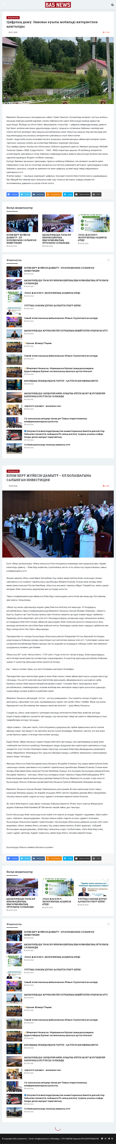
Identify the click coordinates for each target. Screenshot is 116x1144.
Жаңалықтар (13, 18)
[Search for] (112, 6)
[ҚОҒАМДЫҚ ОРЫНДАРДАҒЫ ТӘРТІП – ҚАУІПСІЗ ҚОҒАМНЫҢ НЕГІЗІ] (14, 384)
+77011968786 (66, 1139)
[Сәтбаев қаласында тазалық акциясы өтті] (14, 448)
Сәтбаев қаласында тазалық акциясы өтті (47, 444)
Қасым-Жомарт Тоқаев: (39, 343)
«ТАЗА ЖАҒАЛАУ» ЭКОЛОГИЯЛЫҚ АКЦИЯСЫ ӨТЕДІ (92, 237)
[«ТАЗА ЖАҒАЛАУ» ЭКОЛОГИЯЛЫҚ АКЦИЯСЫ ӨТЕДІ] (93, 223)
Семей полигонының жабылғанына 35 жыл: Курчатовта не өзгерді (61, 318)
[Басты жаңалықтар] (58, 5)
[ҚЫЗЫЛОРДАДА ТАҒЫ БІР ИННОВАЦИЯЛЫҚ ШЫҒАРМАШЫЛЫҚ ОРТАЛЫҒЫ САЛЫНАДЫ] (58, 223)
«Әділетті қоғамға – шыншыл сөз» (42, 406)
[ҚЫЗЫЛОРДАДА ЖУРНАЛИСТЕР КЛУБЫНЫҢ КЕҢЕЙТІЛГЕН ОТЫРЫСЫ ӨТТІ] (14, 334)
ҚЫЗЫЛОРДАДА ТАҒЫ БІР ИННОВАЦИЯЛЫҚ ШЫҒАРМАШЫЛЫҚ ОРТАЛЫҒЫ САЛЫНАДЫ (56, 238)
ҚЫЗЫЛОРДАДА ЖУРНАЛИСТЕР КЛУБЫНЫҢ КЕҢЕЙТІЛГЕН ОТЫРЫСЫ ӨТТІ (66, 330)
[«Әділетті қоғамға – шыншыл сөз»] (14, 410)
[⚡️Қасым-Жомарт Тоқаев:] (14, 347)
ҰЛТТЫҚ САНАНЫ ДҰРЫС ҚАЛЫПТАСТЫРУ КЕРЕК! (52, 305)
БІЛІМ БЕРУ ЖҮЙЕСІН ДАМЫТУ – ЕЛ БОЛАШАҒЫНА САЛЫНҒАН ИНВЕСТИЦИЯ (21, 238)
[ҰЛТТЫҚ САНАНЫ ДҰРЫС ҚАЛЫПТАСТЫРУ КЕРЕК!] (14, 309)
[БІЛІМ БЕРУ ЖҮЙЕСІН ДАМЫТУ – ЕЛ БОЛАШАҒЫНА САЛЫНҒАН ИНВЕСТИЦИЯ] (22, 223)
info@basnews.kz (42, 1139)
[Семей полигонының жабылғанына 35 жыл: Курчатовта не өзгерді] (14, 322)
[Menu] (3, 6)
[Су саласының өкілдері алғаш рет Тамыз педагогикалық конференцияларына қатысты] (14, 422)
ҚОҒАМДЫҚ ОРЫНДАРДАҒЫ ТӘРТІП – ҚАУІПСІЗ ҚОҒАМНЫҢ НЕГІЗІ (61, 380)
